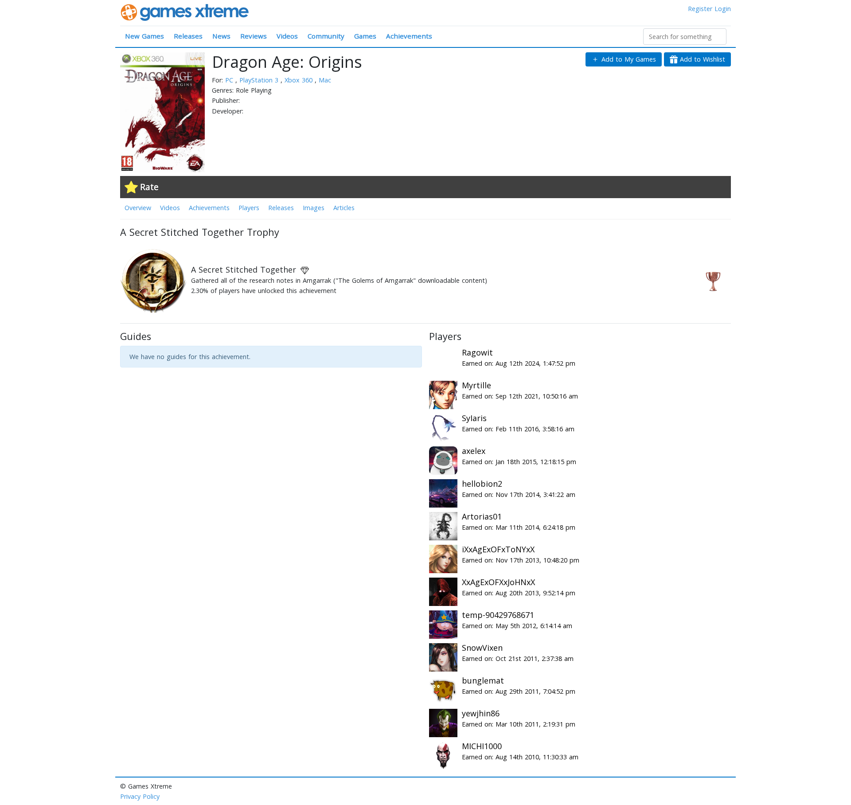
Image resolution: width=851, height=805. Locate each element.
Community (326, 35)
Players (248, 207)
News (221, 35)
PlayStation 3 (260, 80)
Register (700, 8)
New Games (144, 35)
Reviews (253, 35)
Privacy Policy (140, 796)
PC (230, 80)
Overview (138, 207)
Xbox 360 (300, 80)
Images (313, 207)
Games (365, 35)
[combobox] (684, 36)
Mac (325, 80)
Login (722, 8)
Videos (287, 35)
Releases (188, 35)
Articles (344, 207)
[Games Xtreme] (185, 12)
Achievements (409, 35)
